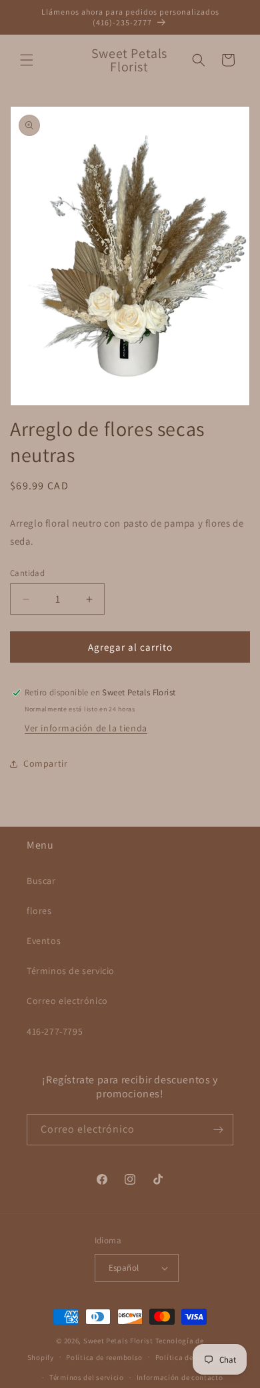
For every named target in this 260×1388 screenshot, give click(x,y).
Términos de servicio (71, 971)
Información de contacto (180, 1377)
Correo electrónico (67, 1001)
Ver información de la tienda (86, 728)
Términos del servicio (86, 1377)
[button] (26, 60)
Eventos (44, 941)
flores (39, 911)
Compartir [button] (45, 763)
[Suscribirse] (218, 1129)
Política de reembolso (104, 1357)
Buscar (41, 881)
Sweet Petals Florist (118, 1340)
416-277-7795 (55, 1031)
